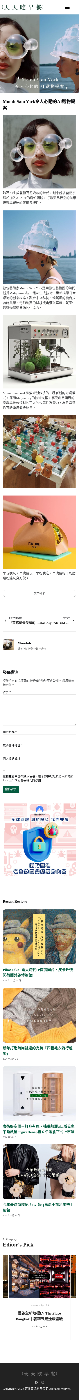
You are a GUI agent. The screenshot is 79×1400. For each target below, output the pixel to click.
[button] (67, 7)
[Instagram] (42, 1382)
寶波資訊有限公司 (36, 1388)
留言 (7, 692)
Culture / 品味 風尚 (39, 1305)
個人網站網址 (11, 758)
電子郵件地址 (13, 745)
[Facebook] (36, 1382)
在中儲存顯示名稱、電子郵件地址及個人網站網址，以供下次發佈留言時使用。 (38, 778)
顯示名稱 (10, 732)
